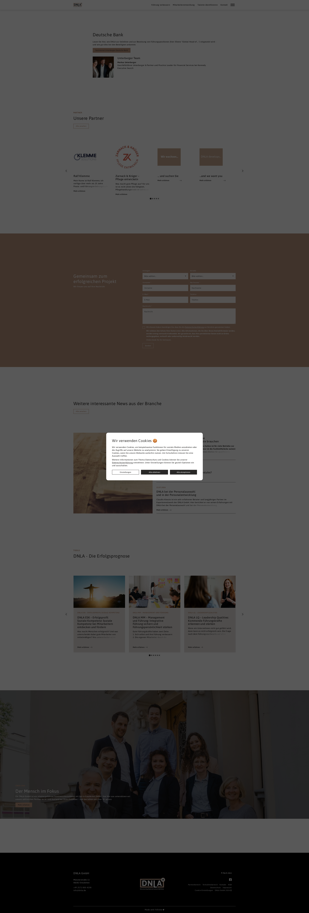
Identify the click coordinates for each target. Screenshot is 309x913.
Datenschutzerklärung (122, 463)
